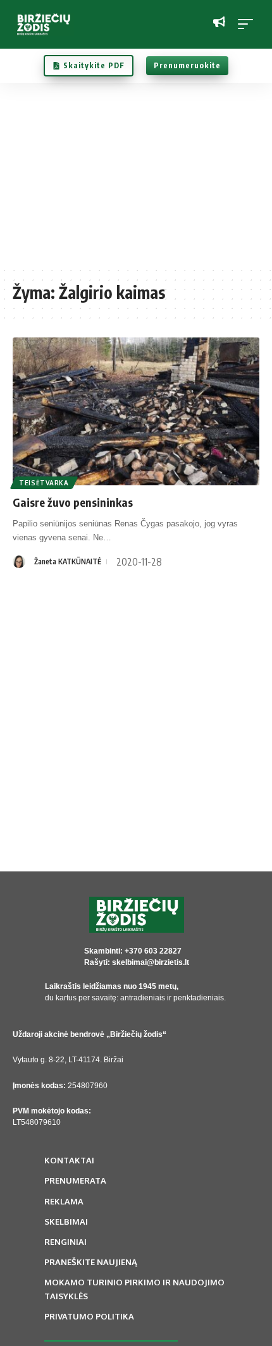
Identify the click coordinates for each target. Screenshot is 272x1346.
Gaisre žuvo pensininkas (73, 502)
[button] (248, 24)
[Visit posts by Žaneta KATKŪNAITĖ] (19, 561)
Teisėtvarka (44, 483)
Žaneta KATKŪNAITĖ (67, 561)
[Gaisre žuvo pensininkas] (136, 411)
